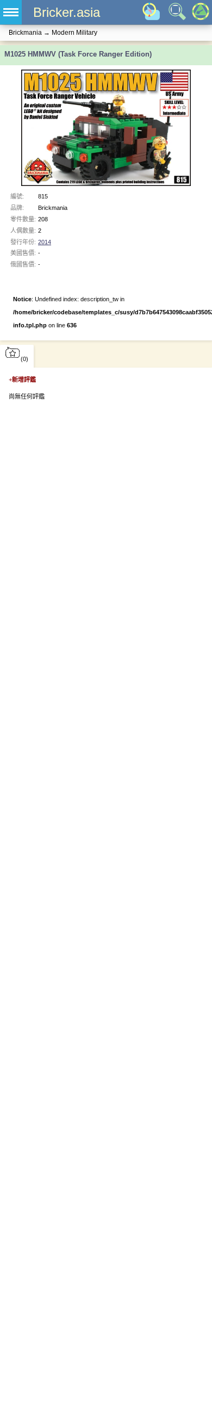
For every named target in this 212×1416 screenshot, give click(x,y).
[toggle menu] (11, 12)
